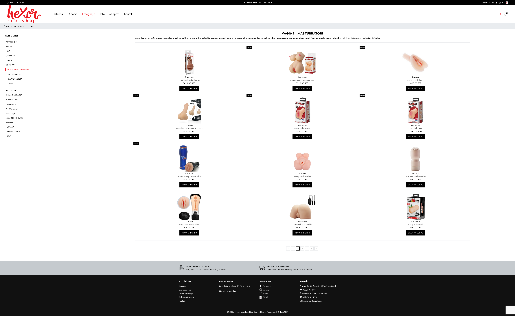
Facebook (267, 286)
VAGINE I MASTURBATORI (23, 26)
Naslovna (57, 14)
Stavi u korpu (189, 88)
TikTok (265, 297)
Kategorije (88, 14)
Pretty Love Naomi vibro (189, 224)
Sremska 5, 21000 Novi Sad (314, 293)
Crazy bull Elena (415, 128)
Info (102, 14)
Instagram (267, 289)
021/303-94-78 (309, 297)
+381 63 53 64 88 (16, 2)
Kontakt (128, 14)
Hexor (237, 311)
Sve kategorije (185, 289)
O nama (72, 14)
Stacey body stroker (302, 176)
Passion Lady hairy (415, 80)
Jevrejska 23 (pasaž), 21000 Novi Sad (319, 286)
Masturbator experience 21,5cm (189, 128)
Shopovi (114, 14)
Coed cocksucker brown (189, 80)
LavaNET (284, 311)
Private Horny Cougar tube (189, 176)
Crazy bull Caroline (302, 128)
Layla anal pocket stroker (415, 176)
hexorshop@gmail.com (312, 300)
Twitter (265, 293)
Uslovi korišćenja (186, 293)
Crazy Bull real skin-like (302, 224)
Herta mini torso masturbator (302, 80)
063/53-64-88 (309, 289)
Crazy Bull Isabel (415, 224)
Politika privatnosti (186, 297)
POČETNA (5, 26)
